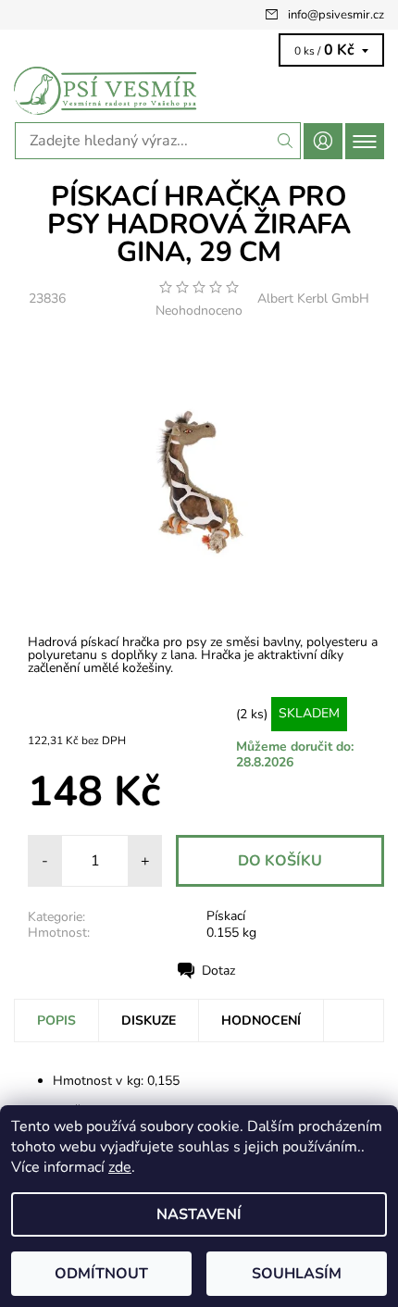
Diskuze (148, 1020)
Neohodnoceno (199, 311)
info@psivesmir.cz (336, 14)
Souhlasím (297, 1273)
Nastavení (199, 1214)
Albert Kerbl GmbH (313, 298)
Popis (56, 1020)
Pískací (225, 916)
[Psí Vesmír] (199, 91)
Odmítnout (101, 1273)
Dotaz (218, 970)
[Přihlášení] (323, 141)
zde (119, 1167)
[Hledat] (285, 140)
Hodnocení (261, 1020)
